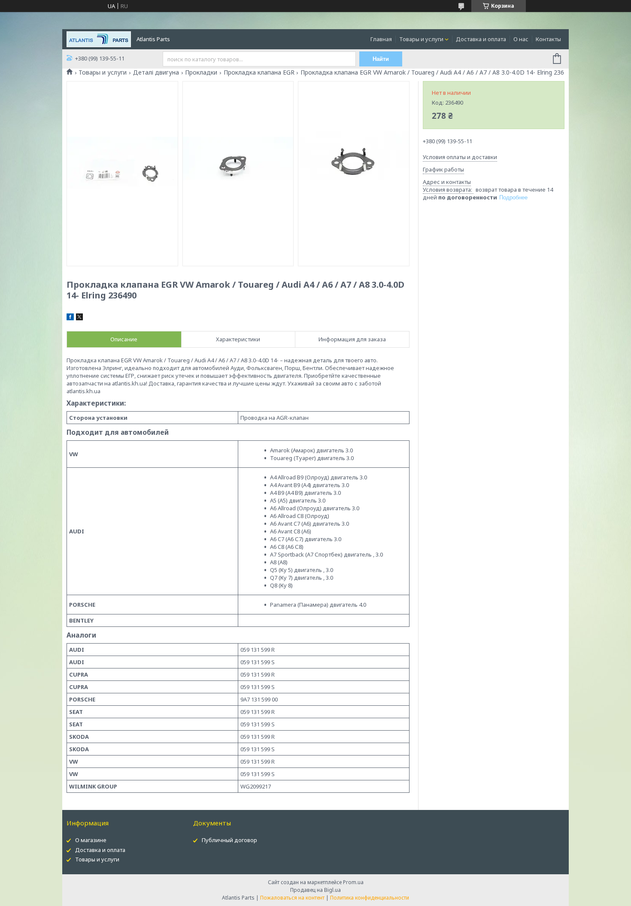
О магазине (90, 840)
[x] (79, 318)
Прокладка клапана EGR (259, 72)
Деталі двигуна (156, 72)
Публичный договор (229, 840)
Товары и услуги (421, 39)
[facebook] (70, 318)
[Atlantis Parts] (99, 38)
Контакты (548, 39)
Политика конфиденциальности (369, 897)
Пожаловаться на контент (292, 897)
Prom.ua (353, 882)
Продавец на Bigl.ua (315, 890)
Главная (381, 39)
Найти (381, 59)
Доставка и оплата (481, 39)
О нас (520, 39)
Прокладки (201, 72)
